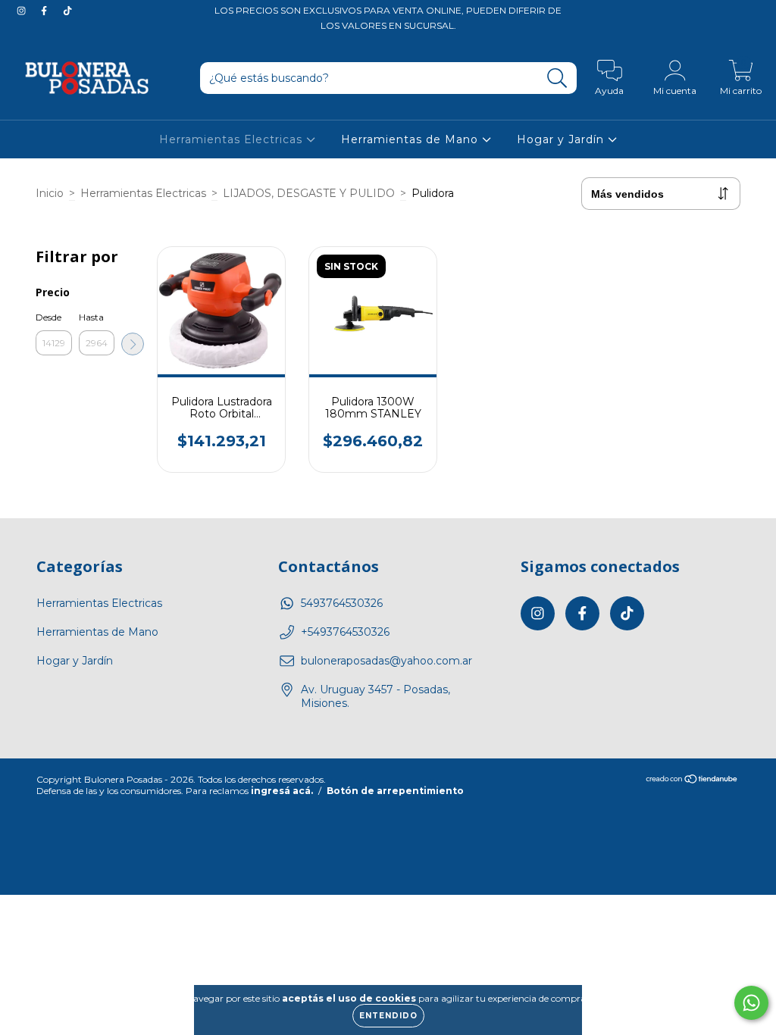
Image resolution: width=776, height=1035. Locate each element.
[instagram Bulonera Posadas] (22, 10)
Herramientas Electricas (232, 139)
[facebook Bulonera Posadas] (45, 10)
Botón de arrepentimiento (395, 790)
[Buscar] (557, 78)
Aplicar (132, 344)
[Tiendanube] (692, 780)
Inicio (50, 193)
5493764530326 (342, 603)
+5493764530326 (345, 632)
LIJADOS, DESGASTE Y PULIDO (309, 193)
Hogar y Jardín (562, 139)
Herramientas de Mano (411, 139)
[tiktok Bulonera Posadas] (67, 10)
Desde (48, 317)
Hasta (91, 317)
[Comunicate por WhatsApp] (751, 1003)
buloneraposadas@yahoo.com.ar (386, 661)
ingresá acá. (282, 790)
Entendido (388, 1016)
